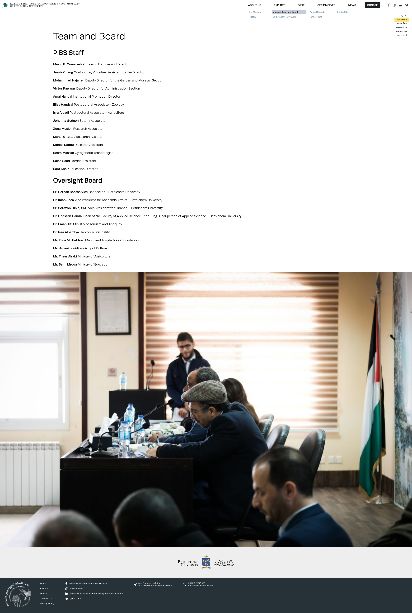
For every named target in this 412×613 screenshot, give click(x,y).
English (402, 19)
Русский (402, 35)
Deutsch (401, 27)
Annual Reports (317, 12)
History (252, 17)
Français (401, 31)
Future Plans (316, 17)
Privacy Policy (47, 604)
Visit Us (44, 589)
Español (402, 23)
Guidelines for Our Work (284, 17)
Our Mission (255, 12)
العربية (404, 15)
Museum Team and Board (285, 12)
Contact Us (342, 12)
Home (43, 584)
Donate (372, 5)
